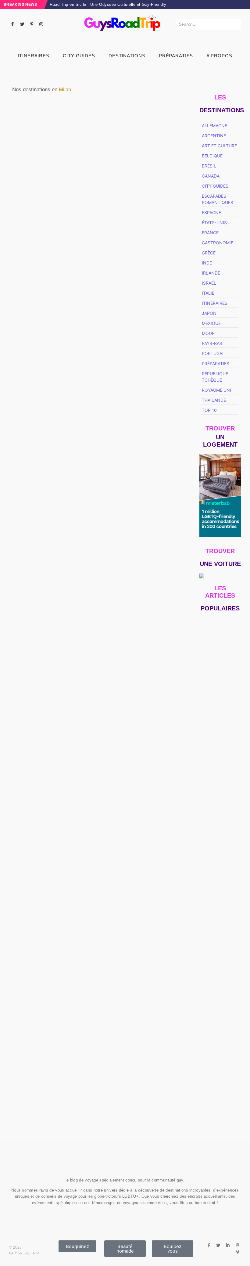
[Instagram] (41, 24)
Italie (41, 225)
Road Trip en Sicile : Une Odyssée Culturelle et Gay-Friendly (108, 4)
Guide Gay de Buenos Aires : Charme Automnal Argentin (217, 1093)
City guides (79, 55)
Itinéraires (33, 55)
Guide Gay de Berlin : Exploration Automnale (219, 1034)
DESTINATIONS (127, 55)
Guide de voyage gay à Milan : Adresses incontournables (50, 240)
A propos (219, 55)
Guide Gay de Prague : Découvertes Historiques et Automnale (219, 880)
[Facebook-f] (12, 24)
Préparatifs (176, 55)
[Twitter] (22, 24)
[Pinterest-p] (31, 24)
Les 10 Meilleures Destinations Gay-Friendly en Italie (148, 240)
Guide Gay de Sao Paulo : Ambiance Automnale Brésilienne (217, 817)
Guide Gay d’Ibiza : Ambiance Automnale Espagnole (219, 967)
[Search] (235, 24)
